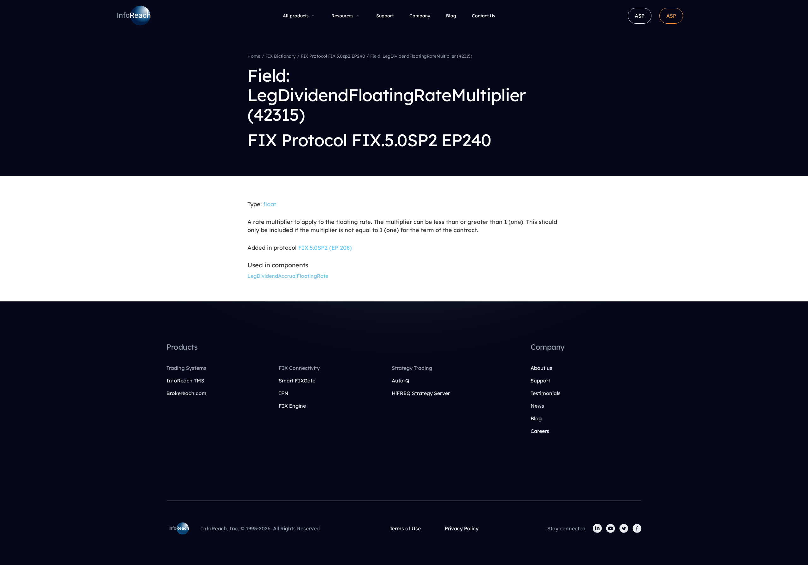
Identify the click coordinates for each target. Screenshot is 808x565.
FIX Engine (292, 406)
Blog (451, 16)
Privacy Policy (461, 528)
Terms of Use (405, 528)
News (537, 406)
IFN (283, 393)
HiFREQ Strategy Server (421, 393)
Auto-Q (400, 380)
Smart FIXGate (297, 380)
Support (385, 16)
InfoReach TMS (185, 380)
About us (541, 368)
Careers (540, 431)
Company (419, 16)
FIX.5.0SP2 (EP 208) (325, 247)
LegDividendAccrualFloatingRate (287, 276)
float (269, 204)
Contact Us (483, 16)
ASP (640, 16)
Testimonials (546, 393)
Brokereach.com (186, 393)
